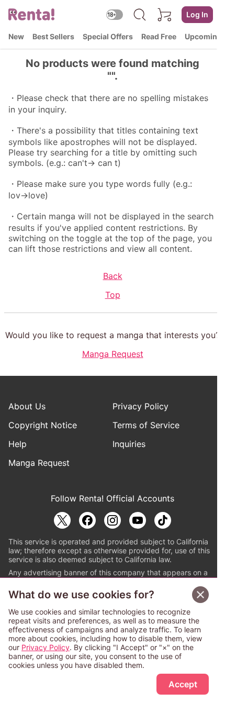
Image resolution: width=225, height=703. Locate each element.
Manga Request (112, 354)
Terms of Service (146, 425)
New (16, 36)
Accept (182, 684)
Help (17, 444)
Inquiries (129, 444)
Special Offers (108, 36)
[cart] (164, 14)
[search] (139, 14)
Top (112, 294)
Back (112, 276)
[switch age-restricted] (114, 14)
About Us (27, 406)
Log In (197, 14)
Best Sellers (53, 36)
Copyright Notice (42, 425)
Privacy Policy (140, 406)
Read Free (158, 36)
